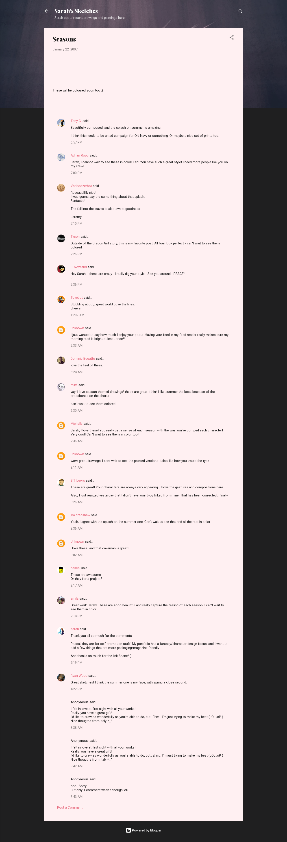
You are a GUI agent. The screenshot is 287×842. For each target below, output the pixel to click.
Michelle (77, 424)
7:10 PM (76, 224)
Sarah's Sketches (76, 10)
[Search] (240, 12)
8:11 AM (77, 468)
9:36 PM (76, 285)
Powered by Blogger (146, 830)
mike (74, 385)
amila (74, 598)
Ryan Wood (79, 676)
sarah (75, 629)
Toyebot (77, 298)
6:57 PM (76, 142)
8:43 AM (77, 797)
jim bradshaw (80, 515)
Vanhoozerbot (81, 186)
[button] (231, 38)
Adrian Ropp (80, 155)
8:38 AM (77, 728)
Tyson (75, 237)
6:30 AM (77, 411)
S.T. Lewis (78, 481)
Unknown (77, 328)
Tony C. (76, 121)
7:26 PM (76, 254)
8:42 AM (77, 766)
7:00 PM (76, 173)
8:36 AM (77, 529)
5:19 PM (76, 663)
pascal (75, 568)
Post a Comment (70, 807)
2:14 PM (76, 616)
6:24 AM (77, 372)
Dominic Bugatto (83, 359)
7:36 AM (77, 441)
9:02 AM (77, 555)
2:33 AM (77, 346)
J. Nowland (79, 267)
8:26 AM (77, 502)
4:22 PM (76, 689)
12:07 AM (77, 315)
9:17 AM (77, 585)
